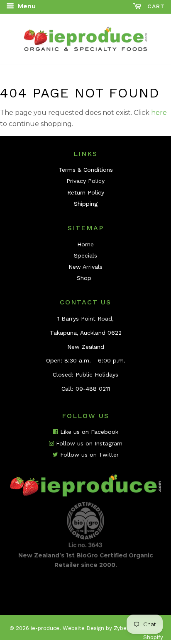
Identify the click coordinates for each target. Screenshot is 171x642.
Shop (84, 278)
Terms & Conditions (86, 169)
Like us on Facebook (88, 431)
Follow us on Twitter (88, 454)
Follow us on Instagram (88, 443)
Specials (85, 255)
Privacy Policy (85, 181)
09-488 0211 (93, 388)
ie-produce (45, 628)
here (159, 113)
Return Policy (85, 192)
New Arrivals (85, 266)
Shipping (86, 203)
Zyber (121, 628)
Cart (155, 6)
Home (85, 244)
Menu (26, 6)
